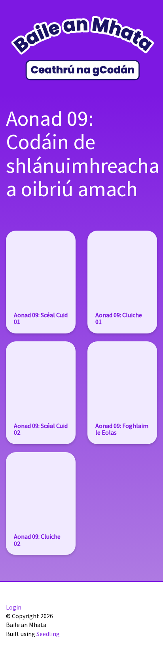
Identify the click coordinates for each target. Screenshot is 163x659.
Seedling (48, 634)
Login (13, 607)
